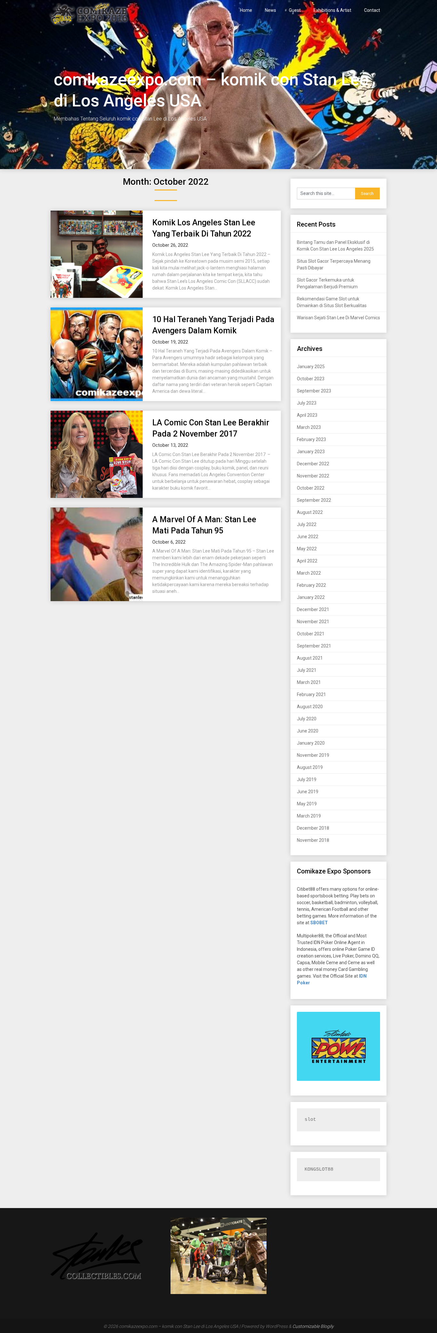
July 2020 (306, 718)
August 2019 (310, 767)
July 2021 (306, 670)
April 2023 (307, 415)
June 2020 (307, 730)
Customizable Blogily (313, 1326)
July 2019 (306, 779)
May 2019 (307, 803)
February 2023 (311, 439)
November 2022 (313, 475)
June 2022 (307, 536)
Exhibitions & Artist (332, 10)
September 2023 (314, 390)
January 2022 (311, 597)
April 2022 (307, 560)
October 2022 (310, 488)
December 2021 (313, 609)
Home (246, 10)
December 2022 (313, 463)
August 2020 (310, 706)
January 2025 (311, 366)
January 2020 (311, 743)
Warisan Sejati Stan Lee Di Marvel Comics (338, 317)
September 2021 (314, 645)
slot (310, 1119)
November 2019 (313, 755)
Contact (372, 10)
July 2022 (306, 524)
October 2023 (310, 378)
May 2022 (307, 548)
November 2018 (313, 840)
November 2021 (313, 621)
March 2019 (309, 815)
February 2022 (311, 585)
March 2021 (309, 682)
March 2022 (309, 573)
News (270, 10)
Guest (295, 10)
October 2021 (310, 633)
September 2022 (314, 500)
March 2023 (309, 427)
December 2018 (313, 828)
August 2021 (310, 658)
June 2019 (307, 791)
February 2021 (311, 694)
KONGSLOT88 (319, 1169)
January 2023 (311, 451)
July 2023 (306, 403)
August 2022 (310, 512)
